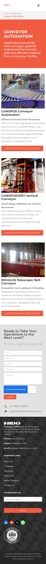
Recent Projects (11, 480)
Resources (9, 475)
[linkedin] (6, 522)
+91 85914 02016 (18, 406)
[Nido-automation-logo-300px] (6, 5)
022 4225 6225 (14, 438)
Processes (8, 466)
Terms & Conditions (26, 559)
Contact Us (9, 485)
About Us (8, 461)
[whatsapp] (23, 522)
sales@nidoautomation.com (25, 411)
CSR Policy (17, 556)
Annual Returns (28, 556)
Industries (8, 471)
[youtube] (11, 522)
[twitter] (17, 522)
